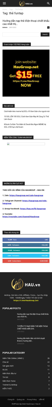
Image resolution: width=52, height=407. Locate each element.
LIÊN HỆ (41, 399)
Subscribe (44, 261)
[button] (4, 3)
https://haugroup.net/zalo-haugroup (26, 195)
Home (5, 9)
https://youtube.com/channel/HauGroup (21, 216)
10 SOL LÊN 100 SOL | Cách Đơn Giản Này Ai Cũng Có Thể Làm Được (26, 118)
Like (46, 240)
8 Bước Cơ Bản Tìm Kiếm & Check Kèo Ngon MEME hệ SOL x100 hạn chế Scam (25, 125)
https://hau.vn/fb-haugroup (33, 208)
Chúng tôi (11, 399)
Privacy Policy (32, 399)
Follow (45, 245)
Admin (5, 27)
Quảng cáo (21, 399)
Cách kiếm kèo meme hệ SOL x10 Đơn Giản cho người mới (26, 111)
